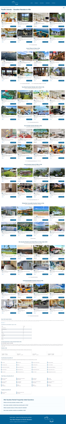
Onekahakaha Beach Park (36, 369)
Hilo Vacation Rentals (34, 44)
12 (23, 333)
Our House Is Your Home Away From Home (7, 23)
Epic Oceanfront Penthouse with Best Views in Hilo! (56, 294)
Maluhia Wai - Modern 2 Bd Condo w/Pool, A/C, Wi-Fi (8, 116)
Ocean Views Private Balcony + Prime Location (7, 62)
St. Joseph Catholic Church (51, 369)
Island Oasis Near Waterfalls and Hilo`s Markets (40, 155)
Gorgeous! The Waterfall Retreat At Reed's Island (56, 23)
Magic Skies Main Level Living (37, 77)
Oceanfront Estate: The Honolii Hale (54, 62)
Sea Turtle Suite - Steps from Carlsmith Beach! (40, 116)
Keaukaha (20, 40)
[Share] (64, 8)
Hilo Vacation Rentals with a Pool (34, 122)
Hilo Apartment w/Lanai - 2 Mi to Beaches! (39, 23)
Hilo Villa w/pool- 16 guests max (38, 62)
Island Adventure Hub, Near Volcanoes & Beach (56, 139)
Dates (3, 11)
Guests (10, 11)
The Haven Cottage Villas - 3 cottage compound (56, 77)
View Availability (13, 26)
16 (23, 332)
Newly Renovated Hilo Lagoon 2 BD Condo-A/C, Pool (24, 232)
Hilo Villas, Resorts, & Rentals (37, 83)
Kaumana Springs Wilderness (51, 367)
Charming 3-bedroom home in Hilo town (7, 178)
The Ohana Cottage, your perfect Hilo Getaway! (24, 271)
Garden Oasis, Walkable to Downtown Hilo (7, 155)
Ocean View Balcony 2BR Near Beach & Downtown (24, 62)
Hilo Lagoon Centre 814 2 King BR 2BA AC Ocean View (8, 232)
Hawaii (2, 40)
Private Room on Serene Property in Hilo (39, 271)
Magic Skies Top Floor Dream (5, 77)
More (14, 11)
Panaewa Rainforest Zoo (20, 367)
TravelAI (15, 421)
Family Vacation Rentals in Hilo (33, 199)
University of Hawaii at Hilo (36, 362)
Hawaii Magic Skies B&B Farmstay (22, 178)
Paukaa (4, 79)
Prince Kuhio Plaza (4, 369)
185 (23, 327)
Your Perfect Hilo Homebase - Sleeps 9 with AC (7, 139)
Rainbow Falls (19, 362)
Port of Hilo (3, 362)
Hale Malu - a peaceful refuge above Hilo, (55, 155)
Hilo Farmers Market (50, 362)
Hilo (4, 40)
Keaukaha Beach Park (20, 369)
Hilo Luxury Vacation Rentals (26, 83)
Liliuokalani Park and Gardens (5, 367)
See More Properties (33, 238)
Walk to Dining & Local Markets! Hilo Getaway (39, 139)
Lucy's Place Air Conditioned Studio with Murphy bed (56, 116)
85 (23, 329)
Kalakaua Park (34, 367)
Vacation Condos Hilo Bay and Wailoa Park (23, 23)
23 (23, 330)
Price (6, 11)
